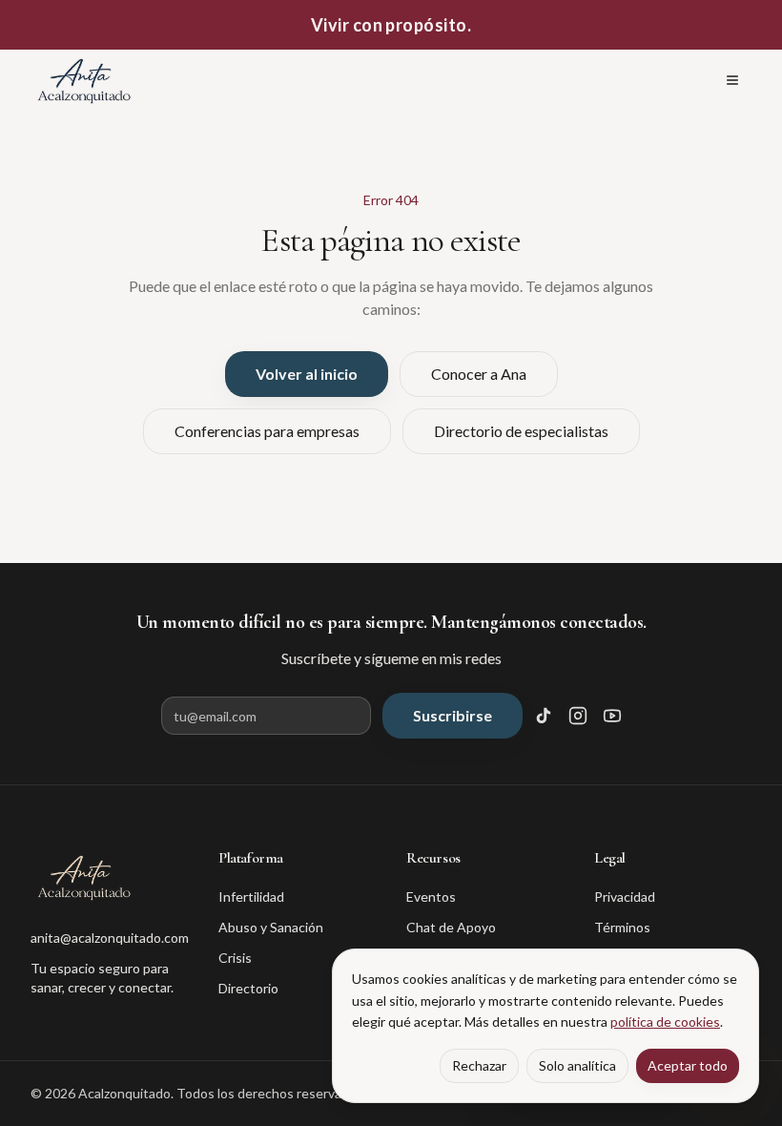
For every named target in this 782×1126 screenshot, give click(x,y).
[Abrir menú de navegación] (732, 80)
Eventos (431, 896)
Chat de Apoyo (451, 927)
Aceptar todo (688, 1065)
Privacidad (624, 896)
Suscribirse (452, 715)
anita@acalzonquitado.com (109, 937)
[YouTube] (612, 715)
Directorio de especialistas (521, 431)
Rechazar (479, 1065)
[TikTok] (543, 715)
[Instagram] (577, 715)
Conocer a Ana (478, 374)
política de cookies (665, 1021)
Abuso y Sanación (270, 927)
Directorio (248, 988)
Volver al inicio (307, 374)
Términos (622, 927)
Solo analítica (577, 1065)
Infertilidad (251, 896)
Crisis (235, 957)
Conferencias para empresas (267, 431)
